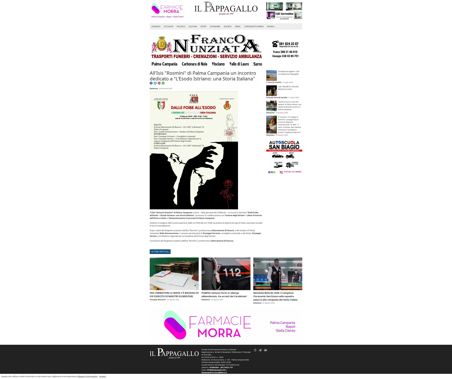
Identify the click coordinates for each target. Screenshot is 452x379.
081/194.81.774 (227, 367)
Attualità (168, 26)
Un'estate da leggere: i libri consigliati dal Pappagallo (289, 72)
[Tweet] (155, 83)
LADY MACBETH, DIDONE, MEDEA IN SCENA (288, 87)
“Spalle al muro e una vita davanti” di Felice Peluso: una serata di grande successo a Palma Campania (289, 106)
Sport (203, 26)
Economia (215, 26)
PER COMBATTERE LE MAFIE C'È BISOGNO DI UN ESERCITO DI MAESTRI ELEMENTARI (174, 294)
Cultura (193, 26)
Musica (270, 26)
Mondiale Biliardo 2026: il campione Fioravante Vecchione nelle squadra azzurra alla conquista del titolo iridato (275, 296)
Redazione (154, 88)
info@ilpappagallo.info (216, 370)
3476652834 (214, 367)
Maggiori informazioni (88, 376)
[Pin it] (159, 83)
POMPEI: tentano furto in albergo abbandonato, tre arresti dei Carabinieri (224, 294)
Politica (181, 26)
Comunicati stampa (254, 26)
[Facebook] (151, 83)
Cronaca (155, 26)
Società (227, 26)
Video (238, 26)
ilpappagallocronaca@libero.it (214, 372)
